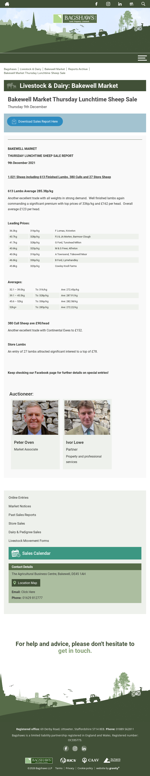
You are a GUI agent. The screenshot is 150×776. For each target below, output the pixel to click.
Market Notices (20, 506)
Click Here (28, 592)
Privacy (70, 768)
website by (108, 768)
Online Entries (19, 497)
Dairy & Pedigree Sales (25, 532)
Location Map (27, 583)
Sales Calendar (36, 553)
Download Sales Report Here (38, 121)
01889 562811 (125, 729)
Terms (58, 768)
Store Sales (17, 523)
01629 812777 (32, 598)
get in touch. (75, 650)
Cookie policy (85, 768)
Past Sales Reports (22, 514)
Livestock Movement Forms (29, 540)
